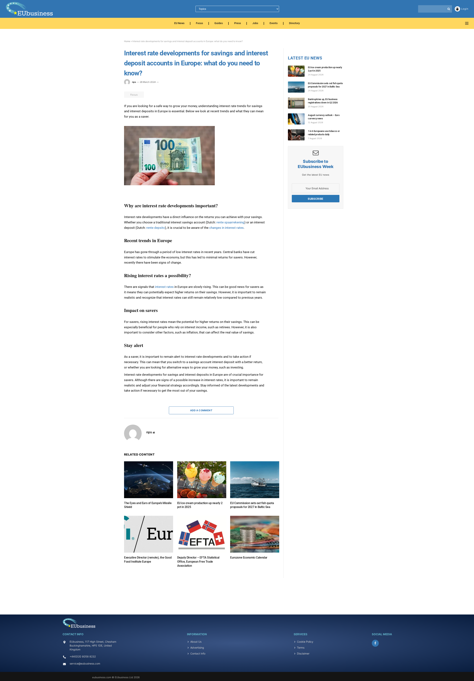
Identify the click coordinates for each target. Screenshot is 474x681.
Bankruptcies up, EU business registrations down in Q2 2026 (323, 101)
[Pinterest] (110, 135)
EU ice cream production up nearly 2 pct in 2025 (200, 505)
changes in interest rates (226, 228)
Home (127, 41)
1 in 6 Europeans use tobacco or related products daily (324, 133)
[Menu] (466, 23)
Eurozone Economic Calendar (248, 557)
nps (134, 82)
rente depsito (155, 228)
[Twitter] (110, 118)
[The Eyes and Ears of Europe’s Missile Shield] (148, 479)
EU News (179, 23)
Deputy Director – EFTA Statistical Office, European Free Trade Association (198, 561)
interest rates (164, 287)
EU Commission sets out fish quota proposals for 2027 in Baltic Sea (252, 505)
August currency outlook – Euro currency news (323, 117)
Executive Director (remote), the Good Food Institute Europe (147, 559)
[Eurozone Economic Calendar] (254, 534)
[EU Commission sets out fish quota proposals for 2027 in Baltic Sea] (254, 479)
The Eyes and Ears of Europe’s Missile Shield (147, 505)
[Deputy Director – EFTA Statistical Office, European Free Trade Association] (201, 534)
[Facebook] (110, 110)
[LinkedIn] (110, 127)
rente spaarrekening (230, 222)
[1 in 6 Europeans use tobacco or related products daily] (298, 134)
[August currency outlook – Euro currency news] (298, 118)
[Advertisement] (237, 594)
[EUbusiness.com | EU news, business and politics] (30, 9)
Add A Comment (201, 410)
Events (274, 23)
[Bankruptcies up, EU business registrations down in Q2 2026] (298, 103)
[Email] (110, 144)
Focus (199, 23)
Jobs (255, 23)
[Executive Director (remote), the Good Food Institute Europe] (148, 534)
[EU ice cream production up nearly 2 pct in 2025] (201, 479)
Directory (294, 23)
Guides (218, 23)
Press (237, 23)
